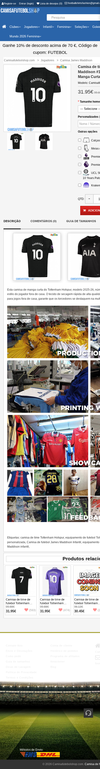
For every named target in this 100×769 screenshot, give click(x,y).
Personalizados (88, 116)
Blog (53, 666)
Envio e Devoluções (19, 650)
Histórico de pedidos (64, 650)
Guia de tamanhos (81, 221)
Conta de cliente (61, 645)
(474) (66, 610)
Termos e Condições (19, 677)
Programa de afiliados (65, 656)
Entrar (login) (26, 3)
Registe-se (10, 3)
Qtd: (81, 199)
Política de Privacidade (21, 672)
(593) (32, 610)
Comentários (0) (43, 221)
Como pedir (13, 656)
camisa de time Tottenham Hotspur (42, 537)
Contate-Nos (14, 645)
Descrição (12, 221)
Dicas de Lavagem (18, 666)
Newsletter (57, 661)
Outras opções (87, 131)
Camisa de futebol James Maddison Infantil (54, 542)
